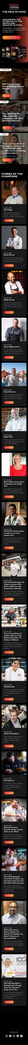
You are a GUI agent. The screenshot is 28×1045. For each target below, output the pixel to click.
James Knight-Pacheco (12, 347)
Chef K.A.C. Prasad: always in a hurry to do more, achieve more (14, 533)
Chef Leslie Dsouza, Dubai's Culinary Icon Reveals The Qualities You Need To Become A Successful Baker (13, 934)
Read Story (7, 95)
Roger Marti (8, 437)
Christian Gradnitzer (11, 734)
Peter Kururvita (9, 392)
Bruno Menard (9, 255)
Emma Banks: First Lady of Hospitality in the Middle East (14, 484)
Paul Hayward (9, 781)
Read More (9, 220)
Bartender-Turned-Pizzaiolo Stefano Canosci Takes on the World (13, 830)
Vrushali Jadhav (9, 687)
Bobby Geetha (9, 300)
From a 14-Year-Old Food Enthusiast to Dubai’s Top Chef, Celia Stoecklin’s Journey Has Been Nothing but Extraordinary (14, 148)
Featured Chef (6, 69)
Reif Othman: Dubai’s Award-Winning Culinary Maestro (13, 86)
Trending (4, 101)
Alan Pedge (8, 210)
